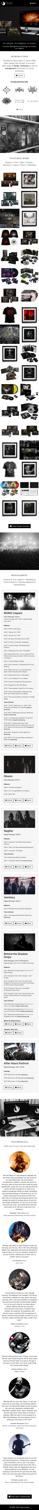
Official (9, 746)
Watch (29, 746)
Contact (20, 75)
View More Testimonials (20, 1497)
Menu (33, 3)
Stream (19, 746)
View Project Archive (20, 526)
